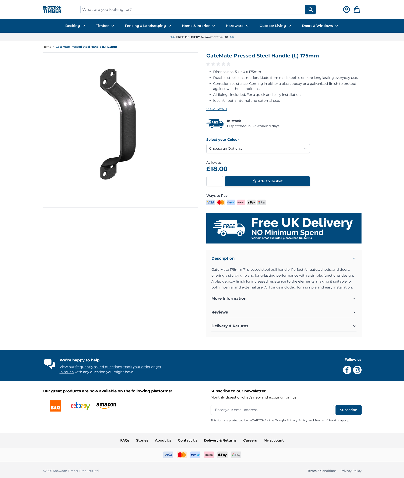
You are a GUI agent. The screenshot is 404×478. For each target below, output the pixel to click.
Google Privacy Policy (291, 420)
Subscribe (348, 410)
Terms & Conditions (322, 471)
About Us (163, 440)
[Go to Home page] (52, 10)
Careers (250, 440)
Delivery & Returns (220, 440)
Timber (102, 26)
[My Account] (346, 9)
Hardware (234, 26)
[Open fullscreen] (120, 130)
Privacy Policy (351, 471)
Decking (72, 26)
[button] (284, 64)
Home (47, 46)
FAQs (124, 440)
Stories (142, 440)
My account (274, 440)
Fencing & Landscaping (145, 26)
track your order (136, 367)
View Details (216, 109)
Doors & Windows (317, 26)
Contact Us (187, 440)
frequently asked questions (98, 367)
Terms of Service (327, 420)
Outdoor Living (273, 26)
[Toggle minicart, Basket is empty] (357, 9)
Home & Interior (196, 26)
